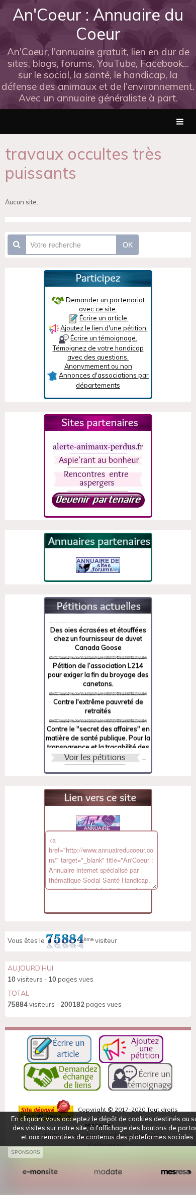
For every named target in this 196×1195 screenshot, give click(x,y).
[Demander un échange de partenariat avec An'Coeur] (98, 499)
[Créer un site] (40, 1172)
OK (128, 245)
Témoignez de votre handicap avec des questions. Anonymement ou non (98, 357)
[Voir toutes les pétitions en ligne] (98, 605)
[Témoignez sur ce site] (140, 1076)
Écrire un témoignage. (103, 338)
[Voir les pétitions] (95, 757)
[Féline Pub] (98, 564)
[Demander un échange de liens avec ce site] (62, 1076)
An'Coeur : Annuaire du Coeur (98, 24)
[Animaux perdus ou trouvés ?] (98, 446)
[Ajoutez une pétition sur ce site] (131, 1048)
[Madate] (108, 1172)
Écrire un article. (104, 318)
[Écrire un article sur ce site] (59, 1048)
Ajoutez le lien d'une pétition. (104, 328)
